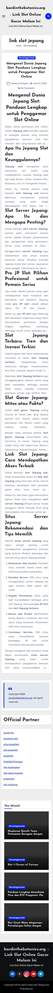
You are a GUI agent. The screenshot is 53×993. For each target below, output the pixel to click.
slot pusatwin (11, 750)
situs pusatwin (11, 744)
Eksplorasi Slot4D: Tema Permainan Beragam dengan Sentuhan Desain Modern (25, 834)
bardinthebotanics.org (20, 698)
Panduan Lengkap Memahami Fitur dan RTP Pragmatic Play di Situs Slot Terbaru (26, 895)
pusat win (9, 733)
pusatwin (8, 756)
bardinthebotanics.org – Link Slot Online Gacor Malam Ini (26, 955)
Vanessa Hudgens (20, 83)
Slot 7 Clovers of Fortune (23, 865)
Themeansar (26, 988)
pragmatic (9, 779)
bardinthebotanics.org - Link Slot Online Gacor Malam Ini (25, 14)
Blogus (42, 985)
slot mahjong (11, 784)
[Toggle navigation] (3, 16)
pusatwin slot (11, 738)
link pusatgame (12, 767)
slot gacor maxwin (13, 773)
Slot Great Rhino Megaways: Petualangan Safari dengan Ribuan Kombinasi (25, 926)
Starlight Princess (13, 761)
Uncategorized (26, 58)
